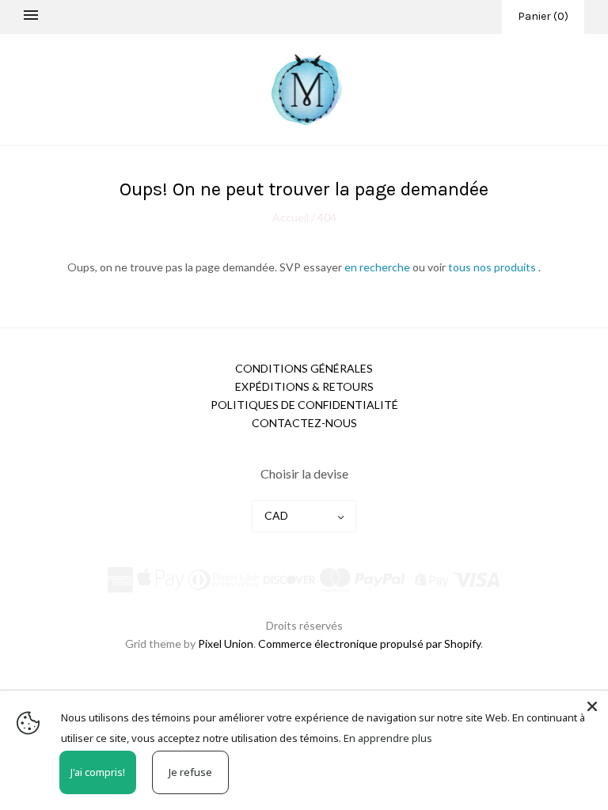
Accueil (291, 217)
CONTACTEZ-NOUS (304, 423)
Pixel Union (225, 643)
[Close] (592, 706)
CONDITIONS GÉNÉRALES (304, 368)
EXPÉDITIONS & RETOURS (304, 386)
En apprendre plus (388, 738)
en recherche (378, 267)
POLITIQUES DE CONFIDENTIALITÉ (304, 404)
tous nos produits (493, 267)
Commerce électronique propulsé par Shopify (369, 643)
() (543, 16)
